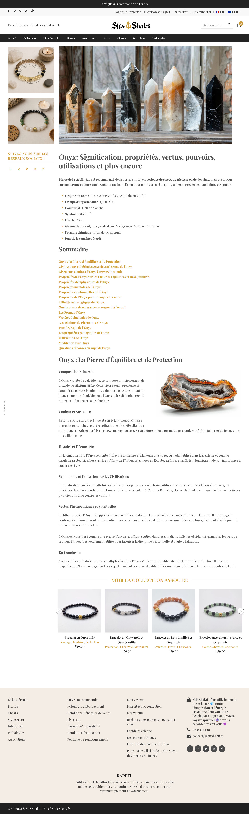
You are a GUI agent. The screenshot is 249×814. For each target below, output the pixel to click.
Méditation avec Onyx (74, 343)
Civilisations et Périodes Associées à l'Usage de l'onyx (95, 267)
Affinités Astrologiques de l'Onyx (82, 302)
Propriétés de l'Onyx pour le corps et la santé (90, 297)
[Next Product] (241, 611)
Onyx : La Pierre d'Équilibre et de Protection (90, 261)
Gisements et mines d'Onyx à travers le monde (90, 272)
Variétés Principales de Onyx (79, 317)
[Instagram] (16, 11)
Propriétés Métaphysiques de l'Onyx (84, 282)
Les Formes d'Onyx (72, 312)
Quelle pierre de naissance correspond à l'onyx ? (92, 307)
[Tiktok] (33, 11)
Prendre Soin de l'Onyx (75, 328)
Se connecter (202, 12)
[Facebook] (10, 11)
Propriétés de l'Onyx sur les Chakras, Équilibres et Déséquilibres (104, 277)
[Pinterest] (21, 11)
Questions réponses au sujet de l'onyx (85, 348)
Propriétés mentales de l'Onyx (80, 287)
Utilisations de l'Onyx (74, 338)
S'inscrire (181, 12)
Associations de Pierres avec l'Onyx (83, 323)
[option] (79, 619)
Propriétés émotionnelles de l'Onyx (83, 292)
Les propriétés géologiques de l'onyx (84, 333)
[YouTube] (27, 11)
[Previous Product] (59, 611)
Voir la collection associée (150, 580)
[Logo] (131, 25)
